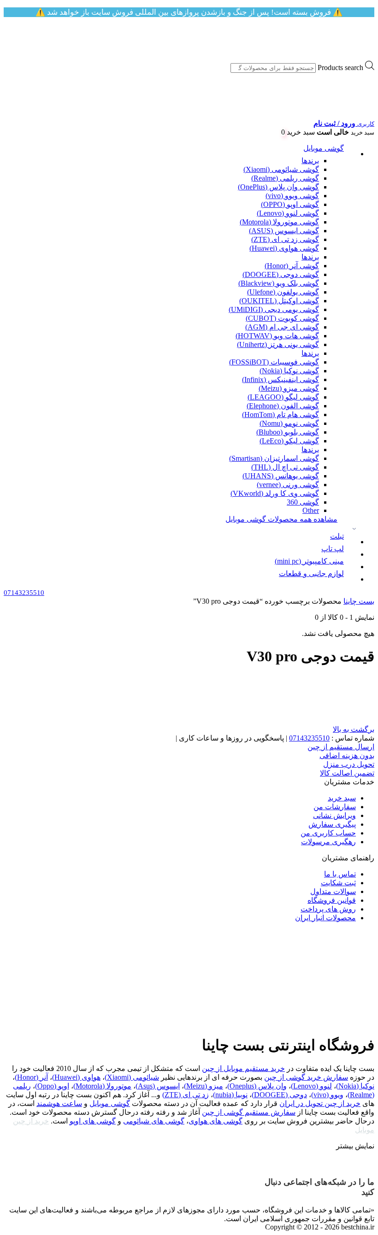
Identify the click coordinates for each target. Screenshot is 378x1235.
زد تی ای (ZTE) (185, 1095)
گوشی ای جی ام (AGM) (282, 327)
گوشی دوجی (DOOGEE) (280, 274)
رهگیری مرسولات (328, 842)
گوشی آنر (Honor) (292, 266)
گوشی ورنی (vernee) (288, 484)
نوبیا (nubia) (230, 1095)
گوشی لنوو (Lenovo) (288, 213)
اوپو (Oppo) (52, 1086)
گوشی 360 (303, 502)
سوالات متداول (333, 891)
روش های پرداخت (328, 909)
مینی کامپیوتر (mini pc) (309, 561)
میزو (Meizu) (203, 1086)
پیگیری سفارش (332, 824)
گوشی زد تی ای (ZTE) (285, 239)
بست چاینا (358, 601)
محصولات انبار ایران (325, 918)
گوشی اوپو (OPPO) (290, 204)
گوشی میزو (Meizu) (289, 388)
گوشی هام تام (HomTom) (280, 414)
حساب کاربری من (328, 833)
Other (310, 510)
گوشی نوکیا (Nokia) (289, 371)
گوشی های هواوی (215, 1121)
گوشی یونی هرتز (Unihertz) (278, 344)
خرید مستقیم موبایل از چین (243, 1068)
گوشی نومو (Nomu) (289, 423)
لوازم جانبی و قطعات (311, 573)
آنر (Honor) (31, 1077)
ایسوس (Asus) (158, 1086)
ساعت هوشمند (59, 1103)
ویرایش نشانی (334, 815)
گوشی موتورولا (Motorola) (279, 222)
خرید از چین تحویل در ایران (319, 1103)
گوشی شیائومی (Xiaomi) (281, 169)
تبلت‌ (337, 536)
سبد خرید (342, 798)
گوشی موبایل (323, 148)
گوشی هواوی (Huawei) (284, 248)
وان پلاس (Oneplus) (257, 1086)
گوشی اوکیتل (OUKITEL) (279, 301)
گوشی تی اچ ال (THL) (285, 467)
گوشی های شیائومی (153, 1121)
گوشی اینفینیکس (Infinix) (280, 379)
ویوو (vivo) (327, 1095)
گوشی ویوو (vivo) (292, 196)
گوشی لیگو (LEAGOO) (283, 397)
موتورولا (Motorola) (102, 1086)
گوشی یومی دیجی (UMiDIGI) (274, 309)
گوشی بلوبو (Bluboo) (287, 432)
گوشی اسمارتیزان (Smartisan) (274, 458)
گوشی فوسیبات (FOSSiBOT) (274, 362)
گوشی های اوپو (93, 1121)
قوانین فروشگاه (331, 900)
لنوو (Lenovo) (311, 1086)
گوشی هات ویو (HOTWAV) (277, 336)
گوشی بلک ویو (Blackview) (278, 283)
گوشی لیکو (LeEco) (289, 441)
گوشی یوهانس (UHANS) (280, 476)
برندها (310, 161)
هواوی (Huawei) (76, 1077)
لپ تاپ (332, 549)
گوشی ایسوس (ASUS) (284, 231)
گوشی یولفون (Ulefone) (283, 292)
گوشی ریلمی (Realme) (285, 178)
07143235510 (309, 738)
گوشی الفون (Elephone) (283, 406)
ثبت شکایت (338, 883)
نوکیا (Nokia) (355, 1086)
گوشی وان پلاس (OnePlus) (278, 187)
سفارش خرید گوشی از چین (306, 1077)
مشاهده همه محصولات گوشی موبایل (281, 519)
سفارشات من (334, 807)
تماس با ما (340, 874)
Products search (340, 67)
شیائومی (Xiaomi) (132, 1077)
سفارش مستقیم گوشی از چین (248, 1112)
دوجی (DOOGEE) (279, 1095)
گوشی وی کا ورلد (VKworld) (274, 493)
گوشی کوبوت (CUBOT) (282, 318)
